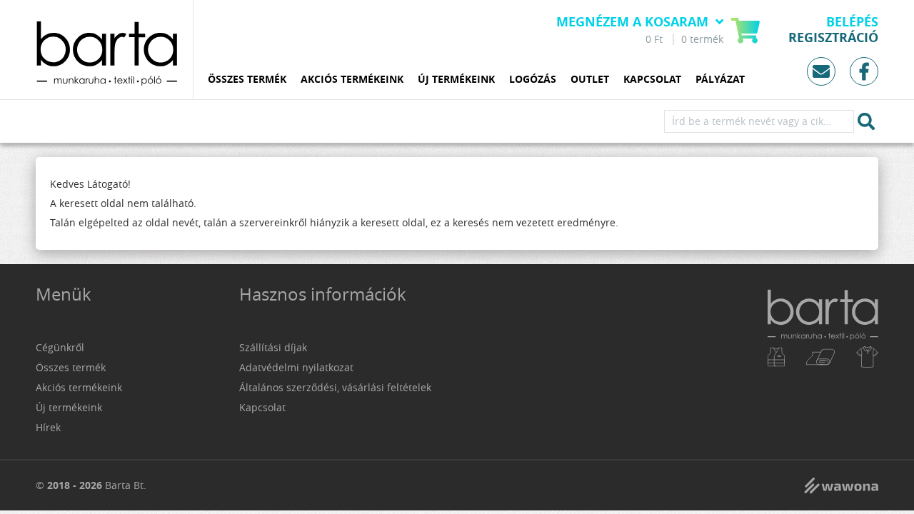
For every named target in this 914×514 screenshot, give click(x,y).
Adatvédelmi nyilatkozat (296, 367)
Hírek (48, 427)
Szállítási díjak (273, 347)
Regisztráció (833, 38)
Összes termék (247, 80)
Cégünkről (60, 347)
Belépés (852, 22)
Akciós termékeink (352, 80)
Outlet (590, 80)
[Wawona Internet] (841, 485)
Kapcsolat (652, 80)
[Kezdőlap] (823, 361)
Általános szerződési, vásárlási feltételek (335, 387)
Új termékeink (456, 80)
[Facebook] (864, 71)
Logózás (532, 80)
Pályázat (720, 80)
